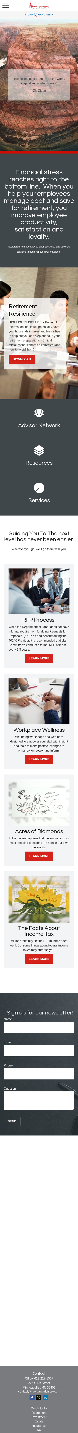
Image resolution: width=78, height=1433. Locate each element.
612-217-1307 (43, 1378)
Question (10, 1088)
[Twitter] (38, 1397)
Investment (39, 1417)
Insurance (39, 1425)
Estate (39, 1421)
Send (12, 1121)
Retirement (39, 1412)
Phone (8, 1065)
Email (8, 1042)
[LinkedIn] (45, 1397)
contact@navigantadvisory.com (39, 1391)
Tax (39, 1430)
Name (8, 1019)
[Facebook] (32, 1397)
